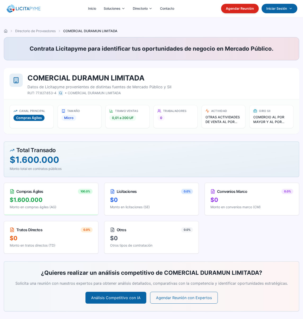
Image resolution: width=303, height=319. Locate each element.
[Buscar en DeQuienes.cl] (60, 93)
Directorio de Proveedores (35, 31)
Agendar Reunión (240, 8)
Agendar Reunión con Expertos (184, 297)
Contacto (167, 8)
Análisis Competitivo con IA (116, 297)
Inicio (92, 8)
